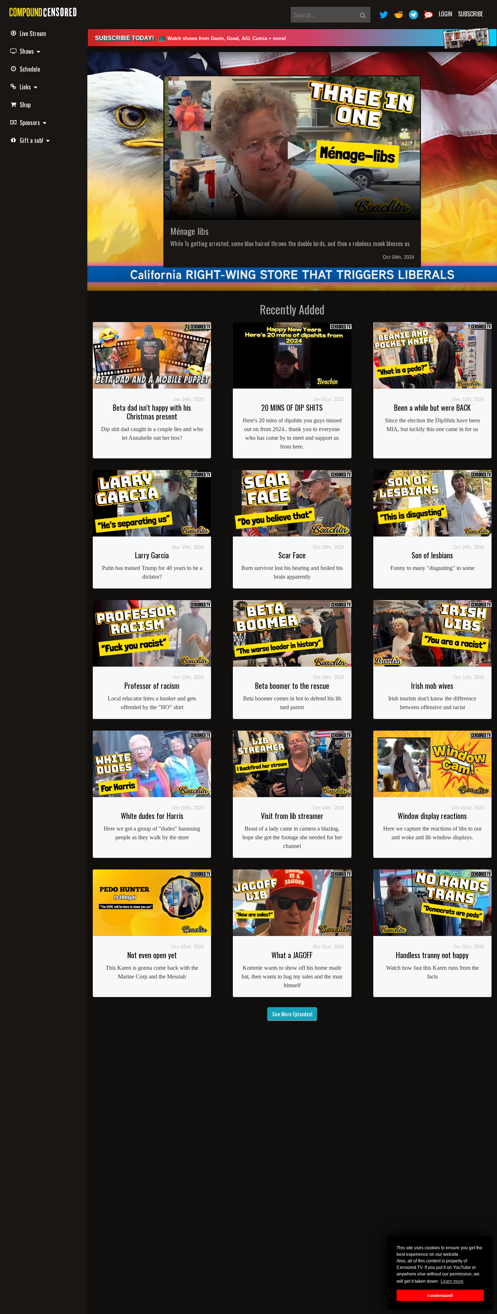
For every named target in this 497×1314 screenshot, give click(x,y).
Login (445, 13)
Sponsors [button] (31, 122)
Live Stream (33, 33)
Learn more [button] (452, 1281)
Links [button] (27, 87)
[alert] (292, 38)
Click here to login (299, 151)
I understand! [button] (440, 1295)
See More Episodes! (292, 1014)
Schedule (30, 69)
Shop (25, 104)
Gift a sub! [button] (33, 140)
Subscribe (470, 13)
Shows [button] (28, 51)
